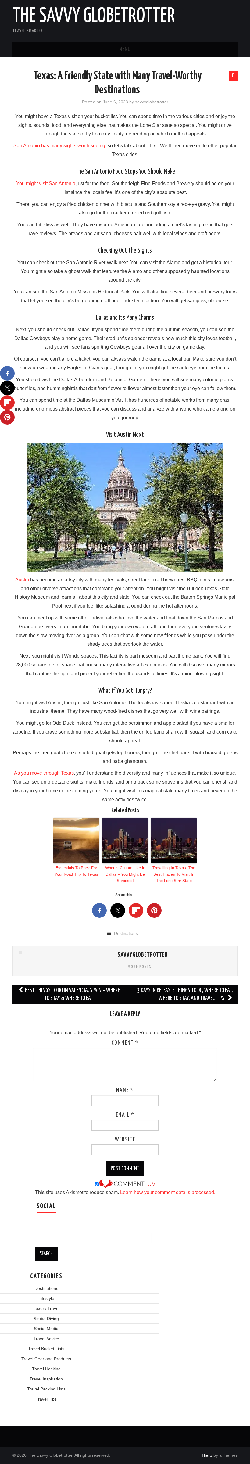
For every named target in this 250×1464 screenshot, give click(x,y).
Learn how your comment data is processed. (167, 1192)
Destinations (126, 933)
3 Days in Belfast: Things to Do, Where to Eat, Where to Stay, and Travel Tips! (185, 994)
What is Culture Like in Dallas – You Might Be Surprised (125, 874)
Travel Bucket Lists (46, 1348)
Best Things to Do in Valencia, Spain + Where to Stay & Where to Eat (72, 994)
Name (125, 1090)
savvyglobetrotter (151, 101)
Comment (125, 1043)
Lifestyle (46, 1298)
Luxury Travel (46, 1308)
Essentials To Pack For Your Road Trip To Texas (76, 871)
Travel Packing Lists (46, 1389)
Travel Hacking (46, 1368)
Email (125, 1115)
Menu (125, 49)
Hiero (207, 1455)
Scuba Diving (46, 1318)
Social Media (46, 1328)
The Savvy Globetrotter (93, 16)
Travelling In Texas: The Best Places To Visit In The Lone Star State (173, 874)
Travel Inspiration (46, 1378)
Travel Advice (46, 1338)
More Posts (140, 967)
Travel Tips (46, 1399)
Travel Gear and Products (46, 1358)
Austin (22, 579)
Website (125, 1140)
